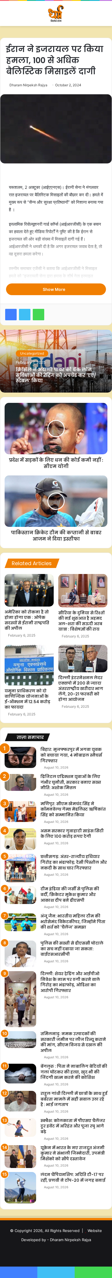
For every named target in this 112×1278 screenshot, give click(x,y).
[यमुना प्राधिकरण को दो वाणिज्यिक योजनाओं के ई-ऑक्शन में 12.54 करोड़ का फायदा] (29, 665)
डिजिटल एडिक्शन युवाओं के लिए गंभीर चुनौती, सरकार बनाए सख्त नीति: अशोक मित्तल (70, 782)
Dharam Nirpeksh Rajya (28, 85)
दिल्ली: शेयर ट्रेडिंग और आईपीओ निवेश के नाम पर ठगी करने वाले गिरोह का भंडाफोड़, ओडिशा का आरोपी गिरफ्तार (70, 982)
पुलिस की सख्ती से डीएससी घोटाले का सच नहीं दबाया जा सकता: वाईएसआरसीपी (71, 948)
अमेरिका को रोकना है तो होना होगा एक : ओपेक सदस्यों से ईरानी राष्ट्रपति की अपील (27, 620)
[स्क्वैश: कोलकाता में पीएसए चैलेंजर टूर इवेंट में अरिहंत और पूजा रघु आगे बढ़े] (20, 1127)
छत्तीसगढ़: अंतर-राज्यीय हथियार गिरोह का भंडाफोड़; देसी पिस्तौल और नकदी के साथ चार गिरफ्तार (73, 862)
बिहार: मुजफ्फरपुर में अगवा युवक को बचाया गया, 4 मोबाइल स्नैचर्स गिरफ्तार (71, 755)
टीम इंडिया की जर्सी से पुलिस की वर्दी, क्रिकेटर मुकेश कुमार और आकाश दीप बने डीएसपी (69, 894)
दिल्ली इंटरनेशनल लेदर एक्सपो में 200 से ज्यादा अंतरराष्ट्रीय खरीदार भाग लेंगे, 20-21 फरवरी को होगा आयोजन (80, 688)
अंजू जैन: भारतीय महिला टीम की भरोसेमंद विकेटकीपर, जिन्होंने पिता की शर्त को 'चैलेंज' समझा (72, 921)
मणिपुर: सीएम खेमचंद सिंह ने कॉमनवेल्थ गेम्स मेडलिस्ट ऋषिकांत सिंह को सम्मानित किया (73, 809)
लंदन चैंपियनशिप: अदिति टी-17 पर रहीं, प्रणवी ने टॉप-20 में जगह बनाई (72, 1177)
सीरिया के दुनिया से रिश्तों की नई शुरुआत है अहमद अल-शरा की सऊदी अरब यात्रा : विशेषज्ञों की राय (81, 621)
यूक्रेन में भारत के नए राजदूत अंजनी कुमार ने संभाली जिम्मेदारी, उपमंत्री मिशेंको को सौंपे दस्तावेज (72, 1153)
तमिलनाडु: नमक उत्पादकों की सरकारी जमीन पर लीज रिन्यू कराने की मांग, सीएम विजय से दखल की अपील (73, 1042)
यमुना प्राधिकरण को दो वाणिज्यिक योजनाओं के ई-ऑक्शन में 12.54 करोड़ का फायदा (27, 699)
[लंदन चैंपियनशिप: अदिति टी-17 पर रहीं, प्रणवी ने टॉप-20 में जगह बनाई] (20, 1187)
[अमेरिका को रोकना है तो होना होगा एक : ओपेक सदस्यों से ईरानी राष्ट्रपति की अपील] (29, 590)
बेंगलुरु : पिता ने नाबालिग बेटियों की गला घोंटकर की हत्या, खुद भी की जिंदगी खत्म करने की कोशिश (73, 1071)
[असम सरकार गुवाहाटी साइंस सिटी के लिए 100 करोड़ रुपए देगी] (20, 839)
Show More (54, 289)
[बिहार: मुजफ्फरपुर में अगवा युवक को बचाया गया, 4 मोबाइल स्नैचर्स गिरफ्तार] (20, 757)
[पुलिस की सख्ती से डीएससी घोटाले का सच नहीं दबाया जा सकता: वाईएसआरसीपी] (20, 954)
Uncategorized (32, 353)
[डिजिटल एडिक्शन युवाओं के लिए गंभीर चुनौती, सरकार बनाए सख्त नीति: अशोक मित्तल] (20, 782)
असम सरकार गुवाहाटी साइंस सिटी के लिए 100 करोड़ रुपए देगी (72, 833)
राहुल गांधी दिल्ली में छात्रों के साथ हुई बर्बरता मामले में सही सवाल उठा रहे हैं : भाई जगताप (73, 1099)
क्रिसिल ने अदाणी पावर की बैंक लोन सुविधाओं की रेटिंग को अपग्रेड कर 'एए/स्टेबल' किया (56, 375)
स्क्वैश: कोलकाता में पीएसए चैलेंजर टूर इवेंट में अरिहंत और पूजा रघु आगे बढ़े (72, 1126)
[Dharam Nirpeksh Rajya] (56, 13)
